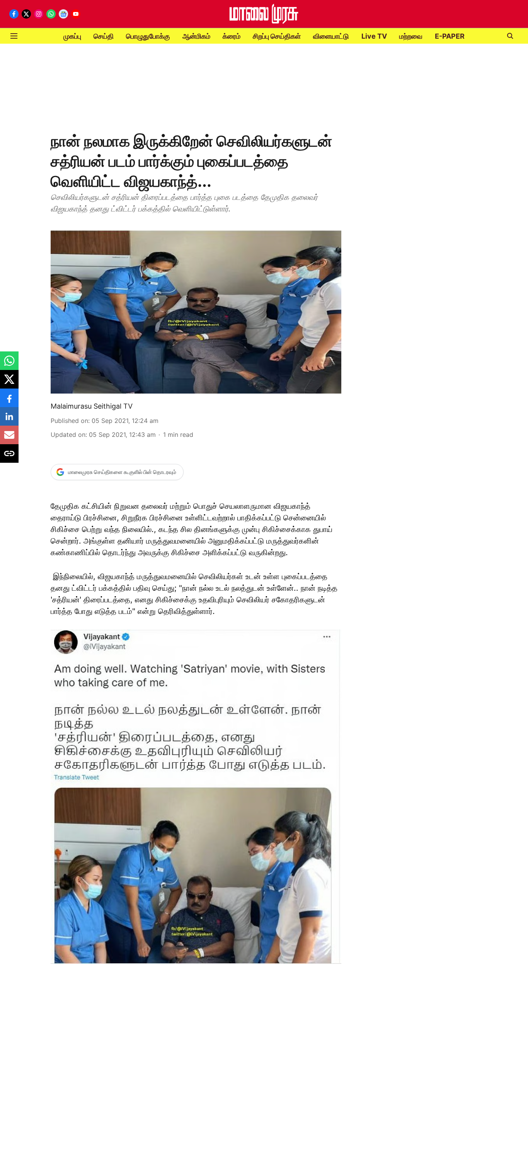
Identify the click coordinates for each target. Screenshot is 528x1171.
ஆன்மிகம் (196, 36)
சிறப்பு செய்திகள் (277, 36)
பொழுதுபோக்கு (148, 36)
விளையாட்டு (331, 36)
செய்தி (104, 36)
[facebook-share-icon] (9, 402)
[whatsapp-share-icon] (9, 364)
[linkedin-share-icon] (9, 420)
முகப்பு (72, 36)
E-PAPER (450, 36)
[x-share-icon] (9, 383)
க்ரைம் (231, 36)
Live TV (374, 36)
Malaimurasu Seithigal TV (92, 406)
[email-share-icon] (9, 439)
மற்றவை (410, 36)
